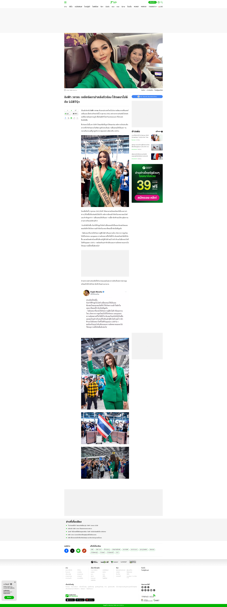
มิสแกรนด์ (152, 549)
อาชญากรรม (69, 576)
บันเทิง (143, 90)
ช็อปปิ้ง (143, 568)
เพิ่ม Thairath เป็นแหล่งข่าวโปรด (148, 96)
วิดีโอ (104, 576)
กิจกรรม (68, 587)
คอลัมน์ (92, 572)
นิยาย (92, 576)
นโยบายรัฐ (68, 574)
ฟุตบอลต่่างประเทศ (120, 570)
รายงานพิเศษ (94, 570)
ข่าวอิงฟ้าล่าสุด (94, 552)
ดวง (92, 574)
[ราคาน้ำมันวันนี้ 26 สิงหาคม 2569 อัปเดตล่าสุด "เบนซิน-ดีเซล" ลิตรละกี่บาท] (157, 138)
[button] (65, 118)
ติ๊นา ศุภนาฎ (107, 549)
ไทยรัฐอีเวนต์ (145, 570)
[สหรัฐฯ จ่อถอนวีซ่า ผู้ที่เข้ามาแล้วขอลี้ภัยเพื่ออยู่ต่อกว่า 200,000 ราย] (157, 147)
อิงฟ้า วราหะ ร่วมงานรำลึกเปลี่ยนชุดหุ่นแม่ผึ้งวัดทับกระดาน (82, 534)
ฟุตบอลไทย (129, 570)
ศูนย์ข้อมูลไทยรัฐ (99, 587)
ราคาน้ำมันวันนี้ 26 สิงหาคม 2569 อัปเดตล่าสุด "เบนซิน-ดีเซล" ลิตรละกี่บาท (141, 137)
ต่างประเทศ (134, 149)
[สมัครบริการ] (147, 183)
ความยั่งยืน (80, 578)
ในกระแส (133, 140)
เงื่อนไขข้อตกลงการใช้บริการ (72, 589)
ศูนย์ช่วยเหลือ (111, 587)
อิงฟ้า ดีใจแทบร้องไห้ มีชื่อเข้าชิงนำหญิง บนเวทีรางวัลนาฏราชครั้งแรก (85, 538)
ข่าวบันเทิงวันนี (110, 552)
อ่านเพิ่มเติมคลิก (7, 591)
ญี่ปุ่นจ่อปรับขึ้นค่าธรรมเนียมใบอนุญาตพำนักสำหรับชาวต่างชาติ (140, 155)
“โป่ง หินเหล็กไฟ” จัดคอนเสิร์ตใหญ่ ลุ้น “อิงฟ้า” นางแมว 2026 (83, 525)
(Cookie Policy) (6, 593)
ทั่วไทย (79, 570)
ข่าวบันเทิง (150, 90)
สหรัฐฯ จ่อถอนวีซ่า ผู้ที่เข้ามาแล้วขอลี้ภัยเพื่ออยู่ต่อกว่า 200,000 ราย (140, 146)
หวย (104, 574)
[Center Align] (14, 582)
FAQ (106, 587)
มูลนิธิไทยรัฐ (91, 587)
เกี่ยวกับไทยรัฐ (82, 587)
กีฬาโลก (118, 574)
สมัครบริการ (153, 2)
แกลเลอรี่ (118, 576)
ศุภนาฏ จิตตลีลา (143, 549)
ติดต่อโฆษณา (90, 589)
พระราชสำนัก (69, 570)
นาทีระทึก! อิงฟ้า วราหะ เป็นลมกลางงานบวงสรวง (80, 528)
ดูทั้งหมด (158, 131)
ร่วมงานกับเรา (74, 587)
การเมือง (79, 572)
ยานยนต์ (79, 576)
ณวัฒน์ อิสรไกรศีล (116, 549)
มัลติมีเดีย (93, 580)
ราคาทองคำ (69, 578)
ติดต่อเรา (83, 589)
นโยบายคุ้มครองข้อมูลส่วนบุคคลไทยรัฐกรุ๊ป (126, 587)
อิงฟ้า (92, 549)
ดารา (117, 552)
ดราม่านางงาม (134, 549)
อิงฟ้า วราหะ (99, 549)
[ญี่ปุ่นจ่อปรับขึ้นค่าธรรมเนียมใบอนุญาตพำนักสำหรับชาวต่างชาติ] (157, 156)
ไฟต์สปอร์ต (129, 572)
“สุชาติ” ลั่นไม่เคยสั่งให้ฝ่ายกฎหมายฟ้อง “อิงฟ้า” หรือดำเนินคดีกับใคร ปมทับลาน (87, 531)
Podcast (93, 578)
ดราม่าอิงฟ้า (125, 549)
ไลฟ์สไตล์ (105, 578)
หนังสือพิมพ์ (105, 570)
